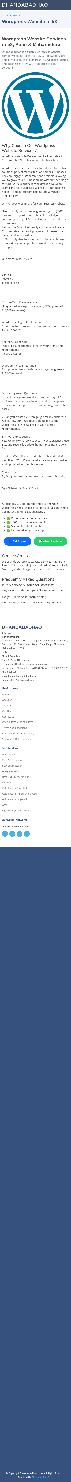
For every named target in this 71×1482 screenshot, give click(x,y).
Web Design (9, 754)
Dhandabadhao (25, 5)
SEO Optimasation (12, 766)
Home (5, 15)
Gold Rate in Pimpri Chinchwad (19, 794)
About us (7, 700)
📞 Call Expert (17, 541)
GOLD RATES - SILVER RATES (17, 722)
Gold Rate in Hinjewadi (15, 799)
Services (17, 15)
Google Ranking (10, 771)
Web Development (12, 760)
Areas (5, 805)
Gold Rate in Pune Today (15, 788)
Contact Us (8, 717)
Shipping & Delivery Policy (16, 739)
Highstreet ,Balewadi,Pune (16, 810)
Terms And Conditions (14, 728)
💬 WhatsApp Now (50, 541)
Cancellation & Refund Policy (18, 733)
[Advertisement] (35, 1002)
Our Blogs (7, 711)
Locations (7, 782)
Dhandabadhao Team (42, 1477)
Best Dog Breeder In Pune (16, 777)
